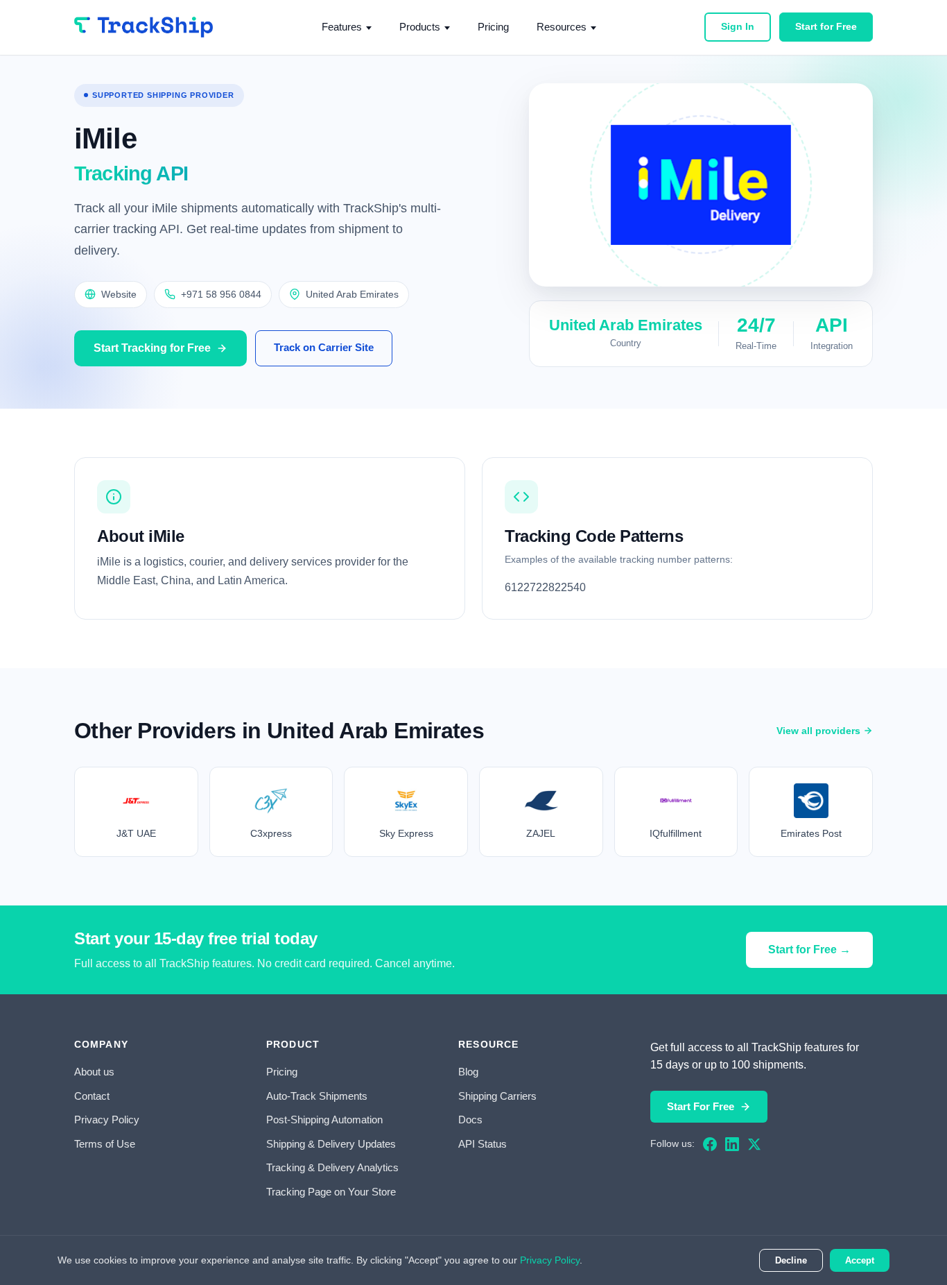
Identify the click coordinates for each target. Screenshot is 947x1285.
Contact (92, 1096)
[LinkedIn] (732, 1144)
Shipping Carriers (497, 1096)
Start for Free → (809, 949)
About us (94, 1072)
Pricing (493, 27)
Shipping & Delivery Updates (331, 1144)
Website (119, 294)
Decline (791, 1260)
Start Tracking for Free (152, 348)
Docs (470, 1119)
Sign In (737, 26)
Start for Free (826, 26)
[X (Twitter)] (754, 1144)
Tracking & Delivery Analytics (332, 1167)
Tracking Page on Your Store (331, 1192)
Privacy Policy (106, 1119)
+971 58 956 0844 (221, 294)
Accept (859, 1260)
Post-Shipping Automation (324, 1119)
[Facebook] (710, 1144)
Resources (562, 27)
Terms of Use (104, 1144)
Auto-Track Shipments (316, 1096)
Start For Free (700, 1106)
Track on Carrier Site (324, 347)
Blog (468, 1072)
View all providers (818, 730)
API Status (482, 1144)
